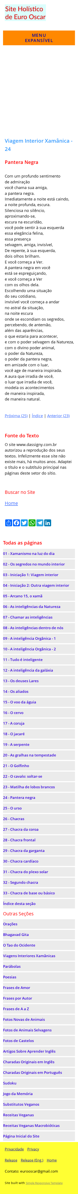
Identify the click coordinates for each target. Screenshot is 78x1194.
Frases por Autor (17, 998)
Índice (37, 415)
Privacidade (14, 1149)
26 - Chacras (13, 818)
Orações (10, 923)
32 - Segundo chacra (20, 882)
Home (11, 503)
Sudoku (9, 1083)
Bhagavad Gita (16, 934)
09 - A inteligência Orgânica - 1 (29, 638)
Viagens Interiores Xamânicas (29, 955)
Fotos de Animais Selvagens (27, 1030)
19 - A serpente (16, 744)
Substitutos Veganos (21, 1104)
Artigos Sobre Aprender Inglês (29, 1051)
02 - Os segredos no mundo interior (34, 564)
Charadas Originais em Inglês (28, 1061)
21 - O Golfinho (16, 765)
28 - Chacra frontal (19, 839)
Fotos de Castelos (18, 1040)
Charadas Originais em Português (32, 1072)
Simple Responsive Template (44, 1183)
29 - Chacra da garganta (24, 850)
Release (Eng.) (32, 1160)
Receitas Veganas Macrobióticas (31, 1125)
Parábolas (12, 966)
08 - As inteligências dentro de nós (33, 627)
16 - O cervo (13, 712)
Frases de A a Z (16, 1008)
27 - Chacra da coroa (21, 829)
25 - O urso (12, 808)
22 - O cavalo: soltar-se (22, 776)
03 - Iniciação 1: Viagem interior (30, 574)
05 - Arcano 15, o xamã (22, 595)
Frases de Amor (16, 987)
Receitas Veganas (18, 1114)
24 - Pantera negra (19, 797)
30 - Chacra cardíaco (20, 861)
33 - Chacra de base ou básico (29, 892)
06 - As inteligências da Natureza (31, 606)
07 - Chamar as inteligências (27, 617)
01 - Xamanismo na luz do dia (29, 553)
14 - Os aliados (15, 691)
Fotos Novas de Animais (24, 1019)
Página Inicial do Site (21, 1136)
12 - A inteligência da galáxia (28, 670)
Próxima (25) (16, 415)
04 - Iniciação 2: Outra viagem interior (36, 585)
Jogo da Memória (18, 1093)
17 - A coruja (13, 723)
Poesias (9, 976)
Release (11, 1160)
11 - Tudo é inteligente (23, 659)
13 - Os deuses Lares (21, 680)
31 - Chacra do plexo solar (25, 871)
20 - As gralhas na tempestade (29, 755)
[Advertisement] (39, 93)
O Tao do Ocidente (19, 945)
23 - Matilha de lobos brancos (29, 786)
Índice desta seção (19, 903)
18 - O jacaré (14, 733)
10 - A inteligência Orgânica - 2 (29, 648)
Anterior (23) (58, 415)
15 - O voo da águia (19, 702)
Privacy (33, 1149)
